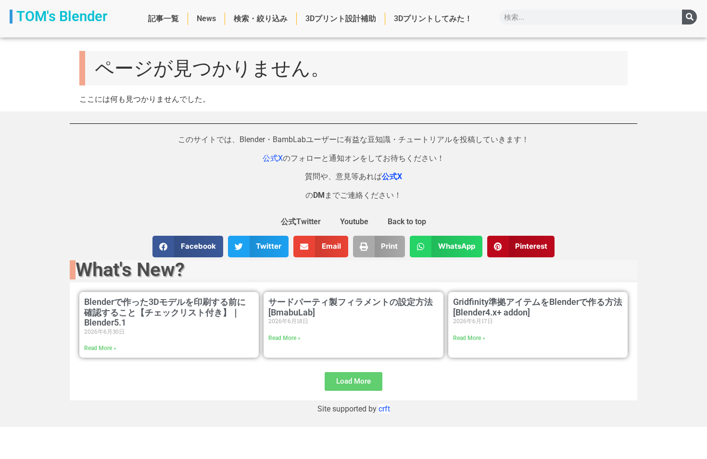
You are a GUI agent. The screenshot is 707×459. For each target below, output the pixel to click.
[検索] (689, 17)
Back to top (407, 221)
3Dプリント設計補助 (340, 18)
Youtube (354, 221)
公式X (273, 158)
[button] (187, 246)
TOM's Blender (61, 16)
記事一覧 (163, 18)
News (206, 18)
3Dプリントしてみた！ (433, 18)
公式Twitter (301, 221)
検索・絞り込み (261, 18)
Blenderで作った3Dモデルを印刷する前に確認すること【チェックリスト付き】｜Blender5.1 (165, 312)
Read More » (100, 348)
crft (384, 408)
